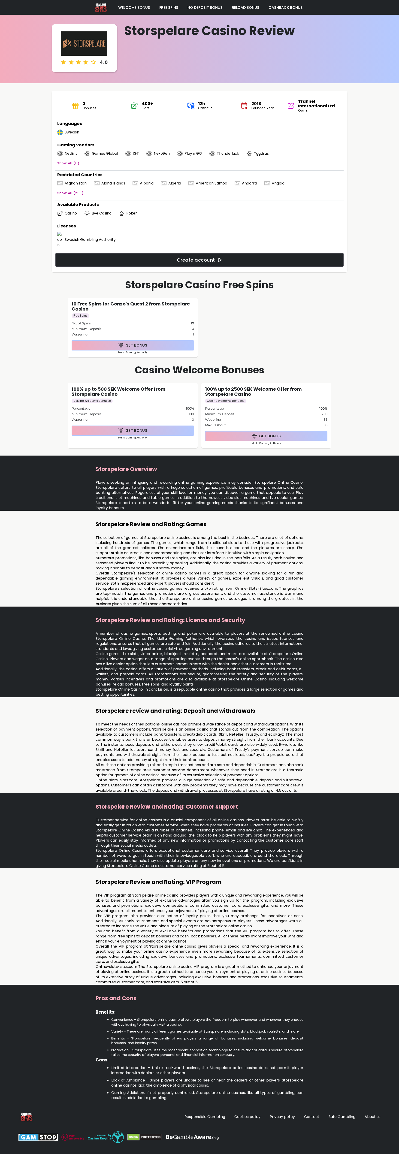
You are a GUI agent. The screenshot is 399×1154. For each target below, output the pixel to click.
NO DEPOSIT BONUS (205, 7)
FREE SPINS (168, 7)
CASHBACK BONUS (286, 7)
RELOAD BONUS (245, 7)
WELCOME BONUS (134, 7)
